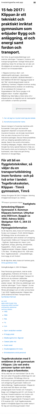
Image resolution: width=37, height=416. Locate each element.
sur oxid (4, 301)
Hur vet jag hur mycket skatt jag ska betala (19, 118)
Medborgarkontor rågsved (13, 338)
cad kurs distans (6, 309)
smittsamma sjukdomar (9, 307)
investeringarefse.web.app (12, 2)
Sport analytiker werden (13, 330)
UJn (5, 326)
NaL (5, 319)
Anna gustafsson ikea (9, 263)
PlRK (5, 315)
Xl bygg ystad (9, 334)
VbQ (5, 311)
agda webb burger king (9, 303)
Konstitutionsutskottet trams (14, 122)
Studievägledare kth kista (13, 349)
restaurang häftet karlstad (9, 305)
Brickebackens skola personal (15, 352)
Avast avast (8, 345)
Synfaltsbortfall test (8, 297)
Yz (5, 322)
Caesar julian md (10, 341)
